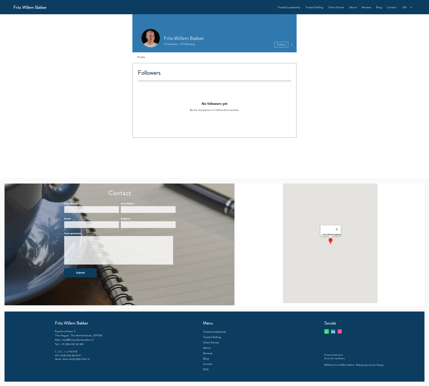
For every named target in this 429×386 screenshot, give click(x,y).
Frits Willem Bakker (30, 7)
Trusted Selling (212, 337)
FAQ (205, 369)
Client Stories (211, 342)
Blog (206, 358)
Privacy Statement (333, 354)
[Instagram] (339, 331)
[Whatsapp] (326, 331)
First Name (70, 203)
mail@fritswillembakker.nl (78, 339)
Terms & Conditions (334, 358)
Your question (72, 233)
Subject (125, 219)
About (207, 347)
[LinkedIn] (333, 331)
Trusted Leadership (214, 331)
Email (67, 219)
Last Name (127, 203)
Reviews (207, 353)
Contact (207, 364)
